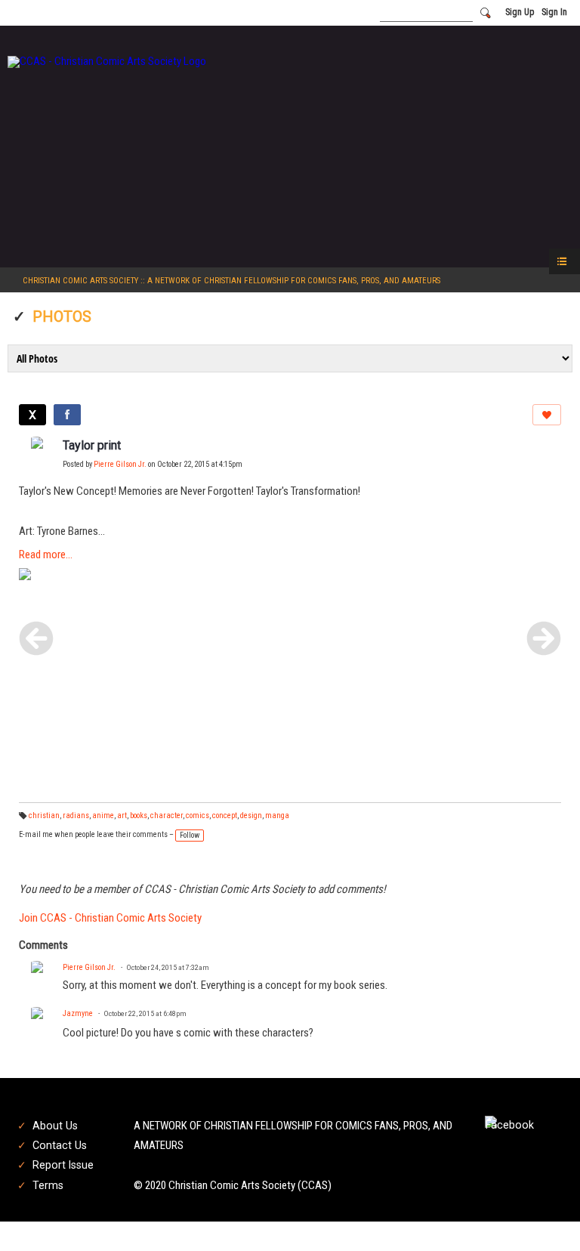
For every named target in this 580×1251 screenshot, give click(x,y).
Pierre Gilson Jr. (120, 464)
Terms (47, 1185)
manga (277, 815)
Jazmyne (78, 1013)
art (122, 815)
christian (44, 815)
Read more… (45, 555)
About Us (55, 1126)
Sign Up (519, 12)
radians (76, 815)
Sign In (554, 12)
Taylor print (92, 445)
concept (224, 815)
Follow (189, 835)
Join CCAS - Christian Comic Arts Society (110, 918)
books (138, 815)
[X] (32, 414)
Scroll (542, 1215)
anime (103, 815)
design (251, 815)
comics (197, 815)
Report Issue (63, 1165)
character (166, 815)
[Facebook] (67, 414)
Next (543, 638)
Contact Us (59, 1145)
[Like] (546, 414)
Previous (36, 638)
